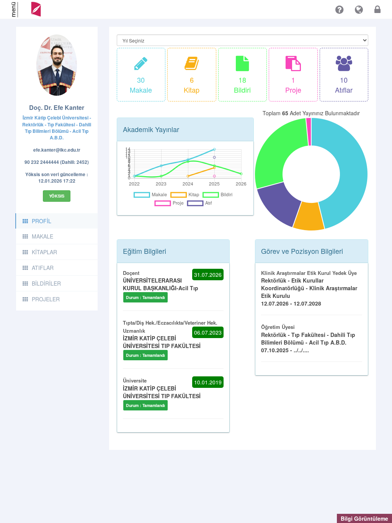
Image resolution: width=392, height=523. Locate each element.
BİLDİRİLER (46, 283)
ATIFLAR (43, 267)
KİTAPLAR (44, 252)
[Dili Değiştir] (359, 9)
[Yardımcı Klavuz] (339, 9)
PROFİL (41, 221)
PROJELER (46, 299)
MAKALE (42, 236)
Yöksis (56, 196)
